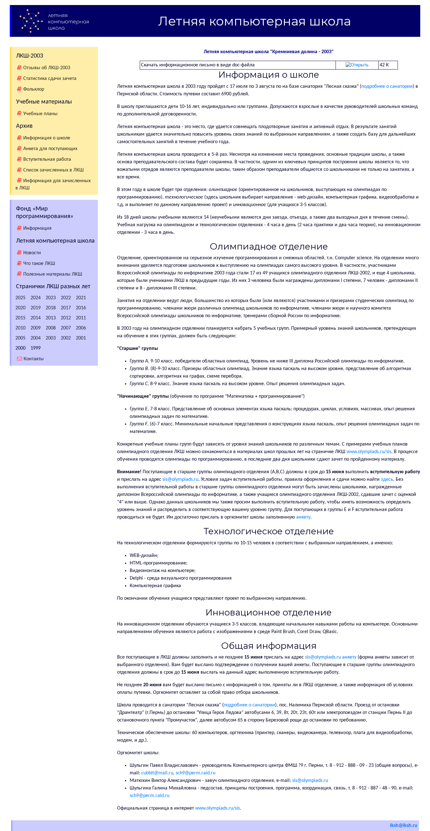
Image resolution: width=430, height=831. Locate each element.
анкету (303, 517)
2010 (20, 328)
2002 (66, 338)
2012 (66, 318)
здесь (387, 479)
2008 (51, 328)
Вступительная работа (47, 159)
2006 (81, 328)
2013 (51, 318)
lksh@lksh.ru (403, 825)
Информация (37, 228)
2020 (20, 308)
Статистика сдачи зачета (49, 78)
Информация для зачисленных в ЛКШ (53, 184)
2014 (36, 318)
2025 (20, 297)
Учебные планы (40, 113)
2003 (51, 338)
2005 (20, 338)
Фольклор (33, 89)
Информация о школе (46, 138)
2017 (66, 308)
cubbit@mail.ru (157, 773)
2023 (51, 297)
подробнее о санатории (387, 86)
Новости (32, 252)
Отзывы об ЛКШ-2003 (46, 67)
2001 (81, 338)
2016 (81, 308)
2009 (36, 328)
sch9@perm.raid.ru (195, 773)
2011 (81, 318)
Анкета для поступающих (50, 148)
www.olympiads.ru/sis (369, 451)
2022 (66, 297)
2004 (36, 338)
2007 (66, 328)
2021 (81, 297)
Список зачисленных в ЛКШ (53, 170)
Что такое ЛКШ (39, 263)
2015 (20, 318)
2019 (36, 308)
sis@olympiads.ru (180, 479)
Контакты (34, 359)
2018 (51, 308)
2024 (36, 297)
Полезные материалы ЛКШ (52, 274)
